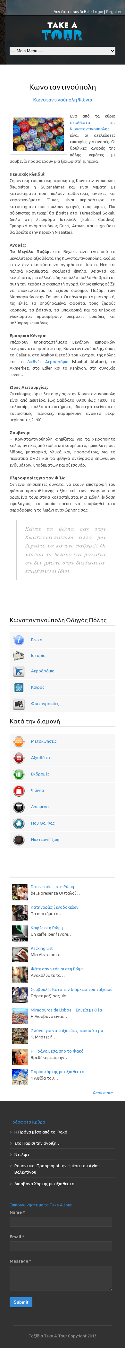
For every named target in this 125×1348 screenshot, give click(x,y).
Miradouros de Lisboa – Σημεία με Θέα (66, 1010)
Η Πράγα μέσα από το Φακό (57, 1051)
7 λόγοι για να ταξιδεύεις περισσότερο (67, 1030)
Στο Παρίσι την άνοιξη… (37, 1143)
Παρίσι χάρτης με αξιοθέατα (57, 1071)
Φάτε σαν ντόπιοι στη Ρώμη (57, 969)
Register (114, 11)
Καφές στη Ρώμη (47, 927)
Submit (21, 1302)
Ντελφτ (21, 1154)
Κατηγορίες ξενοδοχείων (55, 907)
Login (98, 11)
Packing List (42, 948)
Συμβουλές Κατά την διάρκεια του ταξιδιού (72, 989)
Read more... (104, 1092)
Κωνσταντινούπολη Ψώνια (62, 99)
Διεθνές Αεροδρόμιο (47, 361)
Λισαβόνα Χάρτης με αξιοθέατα (44, 1183)
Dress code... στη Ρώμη (52, 886)
